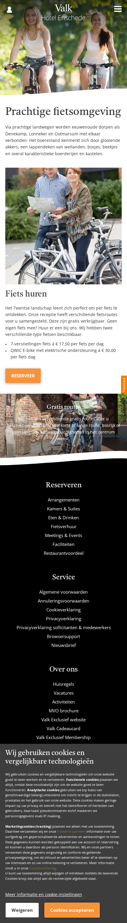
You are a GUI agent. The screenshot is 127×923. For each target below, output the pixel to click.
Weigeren (22, 910)
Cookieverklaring (42, 868)
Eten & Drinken (63, 517)
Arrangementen (63, 500)
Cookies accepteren (72, 910)
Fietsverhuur (63, 526)
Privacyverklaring (63, 618)
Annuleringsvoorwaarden (63, 601)
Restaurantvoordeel (64, 553)
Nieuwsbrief (63, 645)
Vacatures (64, 693)
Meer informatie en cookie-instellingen (43, 894)
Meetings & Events (63, 535)
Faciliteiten (63, 544)
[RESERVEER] (63, 226)
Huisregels (63, 684)
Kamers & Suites (63, 509)
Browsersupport (63, 636)
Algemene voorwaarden (63, 592)
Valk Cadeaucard (63, 728)
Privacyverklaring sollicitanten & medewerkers (64, 627)
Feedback (124, 384)
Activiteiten (63, 702)
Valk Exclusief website (63, 719)
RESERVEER (23, 376)
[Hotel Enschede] (63, 14)
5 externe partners (71, 831)
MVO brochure (64, 711)
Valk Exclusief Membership (63, 737)
